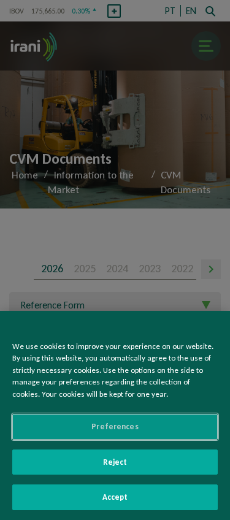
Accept (115, 497)
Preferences (114, 426)
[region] (115, 415)
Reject (115, 462)
